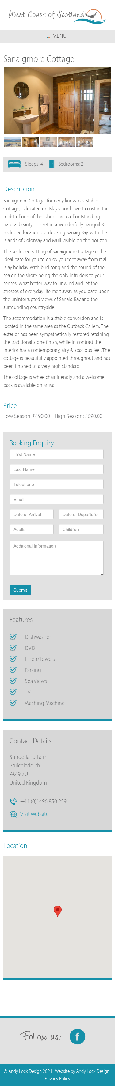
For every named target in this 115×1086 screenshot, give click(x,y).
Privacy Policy (57, 1078)
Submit (20, 590)
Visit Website (34, 813)
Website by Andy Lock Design (82, 1071)
